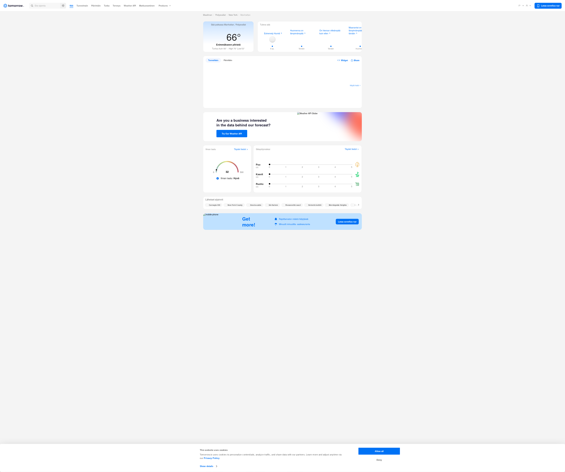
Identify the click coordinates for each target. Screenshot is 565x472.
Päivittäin (96, 5)
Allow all (379, 451)
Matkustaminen (147, 5)
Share (356, 60)
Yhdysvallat (220, 14)
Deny (379, 460)
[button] (47, 6)
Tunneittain (82, 5)
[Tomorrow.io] (16, 5)
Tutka (106, 5)
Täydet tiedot (240, 149)
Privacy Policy (211, 458)
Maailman (207, 14)
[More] (357, 205)
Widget (344, 60)
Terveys (117, 5)
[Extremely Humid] (272, 39)
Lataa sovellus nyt (347, 221)
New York (233, 14)
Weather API (130, 5)
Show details (206, 466)
